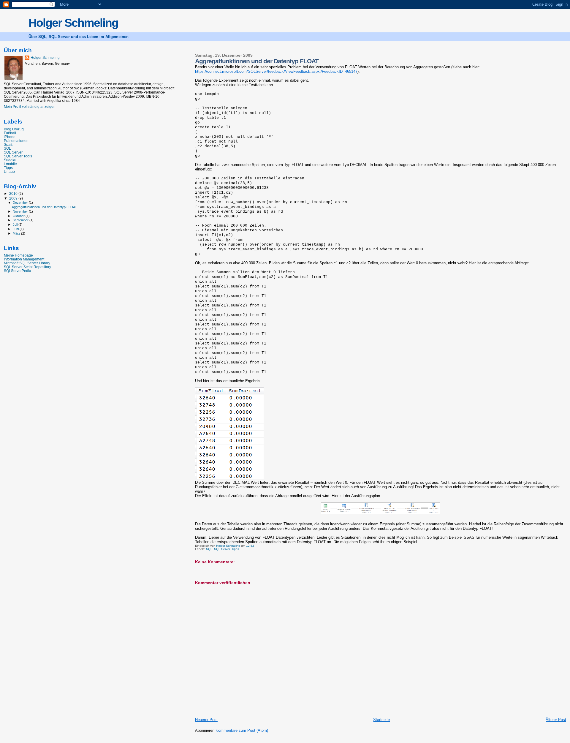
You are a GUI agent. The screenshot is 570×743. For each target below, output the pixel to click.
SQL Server (222, 549)
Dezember (21, 202)
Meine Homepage (18, 255)
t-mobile (10, 164)
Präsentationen (16, 141)
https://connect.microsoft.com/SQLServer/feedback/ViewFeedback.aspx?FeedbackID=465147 (276, 71)
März (17, 233)
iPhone (9, 137)
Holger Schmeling (73, 22)
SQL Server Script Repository (27, 267)
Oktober (19, 216)
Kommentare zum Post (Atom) (242, 730)
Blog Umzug (14, 129)
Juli (15, 224)
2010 (13, 193)
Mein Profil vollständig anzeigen (30, 107)
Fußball (10, 133)
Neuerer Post (206, 719)
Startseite (381, 719)
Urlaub (9, 171)
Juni (16, 229)
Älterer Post (556, 719)
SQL (209, 549)
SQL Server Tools (18, 156)
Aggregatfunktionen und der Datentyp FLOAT (44, 207)
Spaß (8, 144)
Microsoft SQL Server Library (27, 263)
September (21, 220)
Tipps (235, 549)
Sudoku (10, 160)
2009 (13, 198)
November (21, 211)
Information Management (24, 259)
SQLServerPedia (17, 271)
